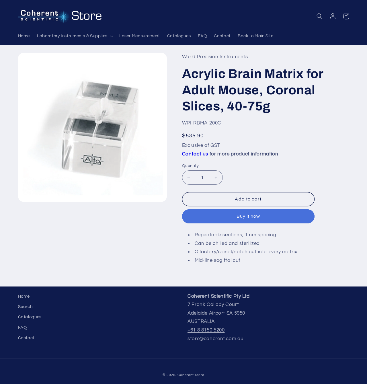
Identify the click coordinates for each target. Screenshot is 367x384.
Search (25, 307)
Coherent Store (190, 375)
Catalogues (30, 317)
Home (24, 296)
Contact (26, 338)
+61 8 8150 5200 (206, 330)
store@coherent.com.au (215, 338)
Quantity (190, 166)
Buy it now (248, 216)
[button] (75, 36)
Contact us (195, 154)
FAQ (22, 327)
